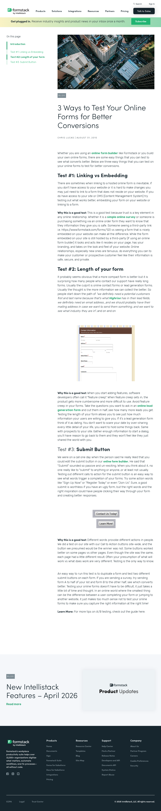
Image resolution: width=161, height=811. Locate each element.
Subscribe (140, 21)
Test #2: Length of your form (27, 57)
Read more (13, 704)
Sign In (152, 3)
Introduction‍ (17, 44)
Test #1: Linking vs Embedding (26, 52)
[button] (40, 11)
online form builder (105, 153)
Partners (109, 11)
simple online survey (121, 217)
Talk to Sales (144, 11)
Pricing (124, 11)
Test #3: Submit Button (23, 62)
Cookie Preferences (139, 760)
